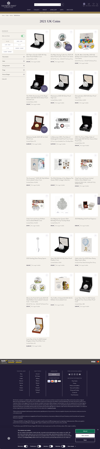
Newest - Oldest (19, 48)
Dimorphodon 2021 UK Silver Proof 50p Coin (85, 97)
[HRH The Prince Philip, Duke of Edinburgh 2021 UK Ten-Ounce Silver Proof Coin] (86, 123)
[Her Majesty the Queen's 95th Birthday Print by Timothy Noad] (62, 205)
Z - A (8, 48)
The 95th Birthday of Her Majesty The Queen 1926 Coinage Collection (62, 179)
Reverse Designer (6, 74)
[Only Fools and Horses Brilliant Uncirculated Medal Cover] (37, 205)
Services (21, 383)
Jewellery (53, 10)
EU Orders (37, 376)
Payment (38, 388)
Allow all (85, 431)
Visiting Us (37, 390)
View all (37, 392)
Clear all (4, 79)
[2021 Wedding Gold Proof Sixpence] (86, 205)
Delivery (37, 378)
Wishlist (93, 5)
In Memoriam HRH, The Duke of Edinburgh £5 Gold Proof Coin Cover (62, 138)
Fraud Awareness (74, 395)
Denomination (5, 57)
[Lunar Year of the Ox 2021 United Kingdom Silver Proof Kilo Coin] (37, 325)
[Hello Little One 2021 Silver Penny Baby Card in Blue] (86, 244)
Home (3, 15)
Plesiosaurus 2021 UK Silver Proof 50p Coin (61, 97)
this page (33, 422)
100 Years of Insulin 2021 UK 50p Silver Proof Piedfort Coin (36, 55)
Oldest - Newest (8, 51)
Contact (21, 390)
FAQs (37, 385)
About (21, 385)
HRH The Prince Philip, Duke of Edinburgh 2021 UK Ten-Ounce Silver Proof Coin (86, 139)
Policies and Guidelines (74, 385)
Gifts (61, 10)
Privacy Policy (28, 437)
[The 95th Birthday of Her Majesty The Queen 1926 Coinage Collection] (62, 164)
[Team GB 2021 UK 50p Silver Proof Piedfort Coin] (62, 244)
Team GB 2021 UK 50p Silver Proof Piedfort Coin (61, 259)
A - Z (19, 45)
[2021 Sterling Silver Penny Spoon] (37, 244)
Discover (70, 10)
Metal (3, 61)
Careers (21, 388)
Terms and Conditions (74, 388)
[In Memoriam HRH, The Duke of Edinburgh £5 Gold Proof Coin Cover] (62, 123)
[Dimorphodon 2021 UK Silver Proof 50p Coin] (86, 82)
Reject (85, 440)
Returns (37, 381)
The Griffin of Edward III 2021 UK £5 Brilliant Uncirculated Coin (61, 299)
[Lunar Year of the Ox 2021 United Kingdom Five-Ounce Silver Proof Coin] (86, 284)
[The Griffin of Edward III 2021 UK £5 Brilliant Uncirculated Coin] (62, 284)
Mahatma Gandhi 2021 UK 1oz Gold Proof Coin (37, 138)
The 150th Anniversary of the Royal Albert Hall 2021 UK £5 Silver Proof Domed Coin (37, 97)
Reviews (37, 383)
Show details (71, 446)
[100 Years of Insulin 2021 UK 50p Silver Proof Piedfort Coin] (37, 41)
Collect (36, 10)
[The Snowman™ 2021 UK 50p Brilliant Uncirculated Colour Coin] (37, 164)
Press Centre (74, 381)
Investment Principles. (52, 408)
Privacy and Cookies (74, 390)
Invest (45, 10)
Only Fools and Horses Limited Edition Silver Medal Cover (84, 179)
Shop (28, 10)
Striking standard (6, 65)
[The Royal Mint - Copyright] (9, 4)
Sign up (54, 374)
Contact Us (74, 392)
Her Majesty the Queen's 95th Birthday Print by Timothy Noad (60, 219)
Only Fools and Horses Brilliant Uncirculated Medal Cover (35, 219)
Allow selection (85, 435)
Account (37, 374)
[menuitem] (84, 4)
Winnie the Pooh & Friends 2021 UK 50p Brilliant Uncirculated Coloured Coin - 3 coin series (37, 300)
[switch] (39, 446)
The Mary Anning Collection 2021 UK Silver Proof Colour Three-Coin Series (62, 55)
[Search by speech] (59, 5)
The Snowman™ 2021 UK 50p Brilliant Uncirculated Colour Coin (37, 179)
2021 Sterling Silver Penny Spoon (36, 258)
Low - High (7, 45)
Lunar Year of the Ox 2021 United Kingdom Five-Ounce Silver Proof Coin (85, 300)
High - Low (19, 41)
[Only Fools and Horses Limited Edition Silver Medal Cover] (86, 164)
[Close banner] (97, 429)
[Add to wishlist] (47, 32)
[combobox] (47, 4)
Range (3, 70)
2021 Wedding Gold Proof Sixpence (85, 219)
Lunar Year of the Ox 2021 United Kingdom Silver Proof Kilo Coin (36, 340)
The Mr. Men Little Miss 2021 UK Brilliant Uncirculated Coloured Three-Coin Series (86, 56)
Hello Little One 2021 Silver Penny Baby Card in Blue (85, 259)
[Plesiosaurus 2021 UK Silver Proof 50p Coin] (62, 82)
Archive (11, 15)
